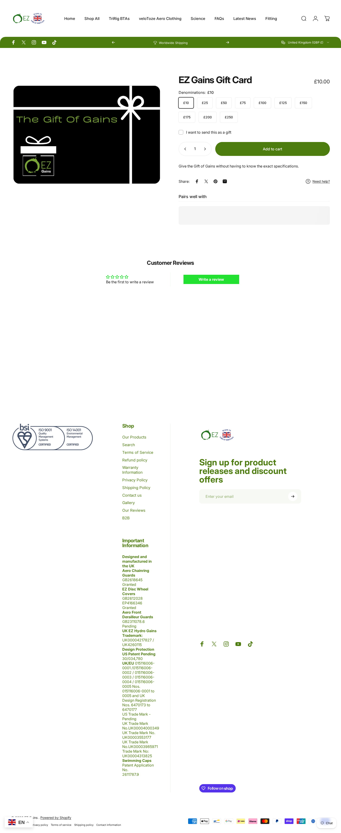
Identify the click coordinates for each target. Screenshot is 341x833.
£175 (186, 117)
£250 (229, 117)
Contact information (108, 825)
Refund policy (134, 460)
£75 (243, 103)
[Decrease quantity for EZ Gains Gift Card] (184, 149)
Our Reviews (133, 510)
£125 (283, 103)
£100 (262, 103)
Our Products (134, 437)
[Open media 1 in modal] (86, 134)
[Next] (227, 42)
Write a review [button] (211, 279)
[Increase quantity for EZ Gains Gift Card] (206, 149)
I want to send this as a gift (208, 132)
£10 (186, 103)
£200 (207, 117)
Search (128, 444)
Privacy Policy (135, 480)
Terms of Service (137, 452)
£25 (205, 103)
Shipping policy (83, 825)
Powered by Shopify (55, 818)
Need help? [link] (321, 181)
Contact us (132, 495)
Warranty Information (132, 470)
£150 (303, 103)
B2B (126, 518)
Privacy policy (39, 825)
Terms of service (61, 825)
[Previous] (113, 42)
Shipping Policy (136, 487)
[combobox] (305, 42)
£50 (224, 103)
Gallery (128, 502)
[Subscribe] (292, 496)
